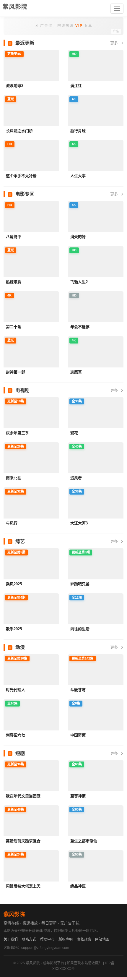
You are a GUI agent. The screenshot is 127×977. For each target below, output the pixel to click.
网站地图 (102, 939)
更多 (114, 43)
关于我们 (11, 939)
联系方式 (29, 939)
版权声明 (65, 939)
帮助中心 (47, 939)
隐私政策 (84, 939)
